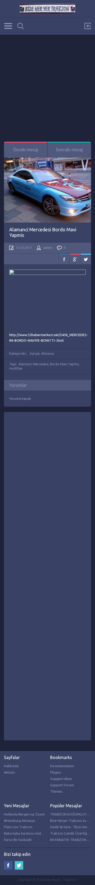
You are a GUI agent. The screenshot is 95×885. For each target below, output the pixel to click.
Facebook (64, 259)
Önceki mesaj (25, 149)
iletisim (9, 772)
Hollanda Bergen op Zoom (24, 814)
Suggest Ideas (61, 778)
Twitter (85, 259)
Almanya (47, 353)
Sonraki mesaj (69, 149)
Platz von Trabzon (18, 827)
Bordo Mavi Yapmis (64, 364)
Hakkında (11, 766)
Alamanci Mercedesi (33, 364)
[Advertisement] (47, 82)
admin (48, 247)
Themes (56, 791)
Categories (8, 26)
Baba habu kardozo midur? (24, 833)
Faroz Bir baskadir (18, 839)
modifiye (15, 368)
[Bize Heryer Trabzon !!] (47, 8)
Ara (20, 26)
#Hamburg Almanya (19, 820)
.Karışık (34, 353)
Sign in (87, 26)
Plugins (55, 772)
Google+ (75, 259)
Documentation (62, 766)
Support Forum (62, 785)
